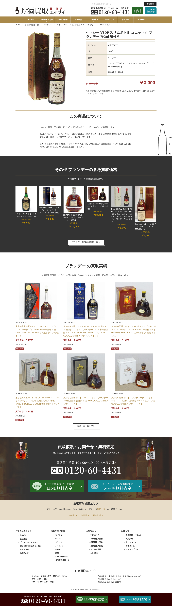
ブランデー (47, 25)
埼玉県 (84, 515)
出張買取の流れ (97, 539)
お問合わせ (24, 553)
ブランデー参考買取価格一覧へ (86, 242)
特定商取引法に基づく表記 (30, 546)
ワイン (58, 539)
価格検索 (150, 4)
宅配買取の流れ (97, 542)
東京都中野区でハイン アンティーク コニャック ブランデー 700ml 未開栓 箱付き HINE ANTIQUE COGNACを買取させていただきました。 (133, 401)
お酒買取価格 (62, 20)
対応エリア (109, 20)
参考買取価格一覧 (32, 25)
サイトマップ (25, 549)
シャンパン (59, 546)
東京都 (72, 515)
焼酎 (57, 553)
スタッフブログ (132, 549)
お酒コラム (130, 546)
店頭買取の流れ (97, 546)
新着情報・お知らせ (134, 535)
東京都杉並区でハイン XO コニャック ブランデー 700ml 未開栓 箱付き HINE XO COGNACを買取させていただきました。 (85, 401)
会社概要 (141, 20)
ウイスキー (59, 535)
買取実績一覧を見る (86, 426)
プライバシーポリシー (29, 542)
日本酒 (58, 549)
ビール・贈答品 (61, 557)
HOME (31, 20)
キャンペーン (131, 542)
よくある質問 (96, 549)
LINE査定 (94, 553)
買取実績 (78, 20)
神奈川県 (97, 515)
